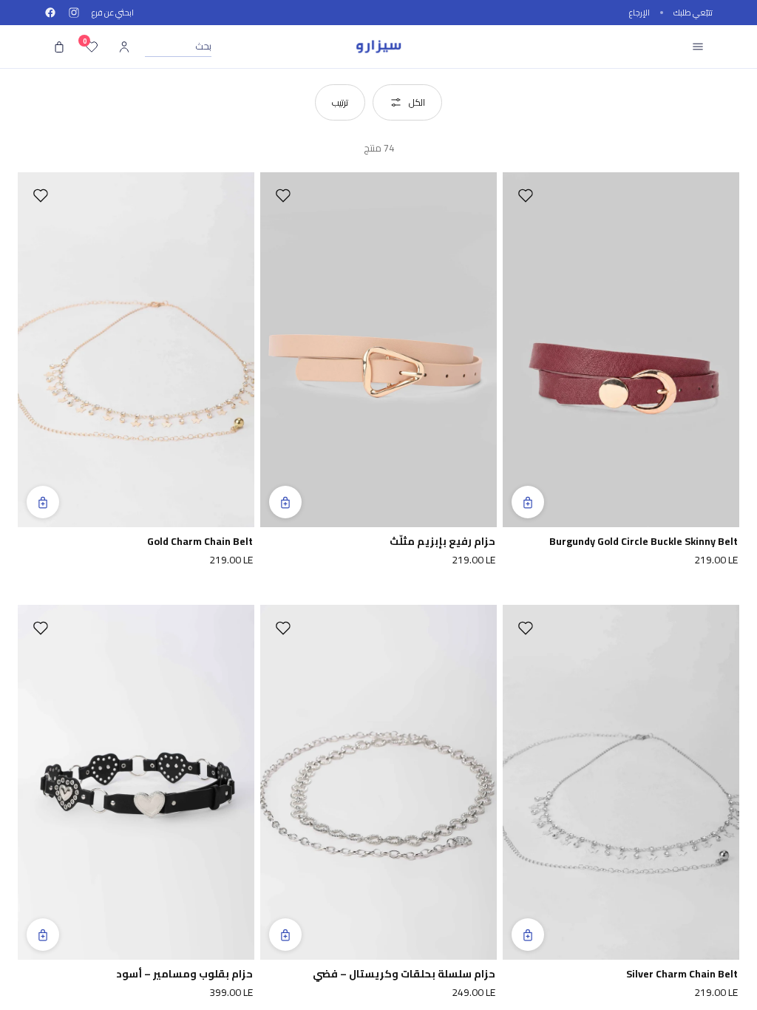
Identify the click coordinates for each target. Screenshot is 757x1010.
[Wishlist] (526, 195)
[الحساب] (124, 46)
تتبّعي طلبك (693, 13)
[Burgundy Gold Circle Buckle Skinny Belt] (621, 349)
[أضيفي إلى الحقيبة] (528, 502)
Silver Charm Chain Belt (682, 974)
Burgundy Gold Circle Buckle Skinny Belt (643, 542)
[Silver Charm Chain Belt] (621, 782)
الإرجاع (639, 13)
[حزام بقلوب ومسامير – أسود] (136, 782)
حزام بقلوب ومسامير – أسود (184, 974)
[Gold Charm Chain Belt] (136, 349)
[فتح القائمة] (698, 46)
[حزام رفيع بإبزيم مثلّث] (378, 349)
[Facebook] (50, 12)
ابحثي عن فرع (113, 13)
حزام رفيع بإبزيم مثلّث (442, 542)
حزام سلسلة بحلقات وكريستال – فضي (404, 974)
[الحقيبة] (59, 46)
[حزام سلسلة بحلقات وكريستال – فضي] (378, 782)
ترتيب (340, 102)
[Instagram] (74, 12)
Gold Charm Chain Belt (200, 542)
